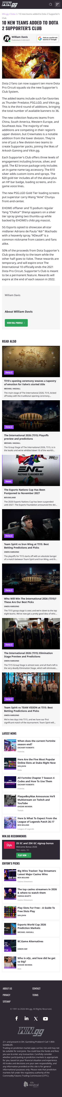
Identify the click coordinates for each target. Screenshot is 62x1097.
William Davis (20, 37)
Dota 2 (14, 13)
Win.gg (5, 13)
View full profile (15, 322)
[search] (50, 4)
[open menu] (57, 4)
